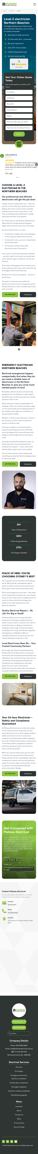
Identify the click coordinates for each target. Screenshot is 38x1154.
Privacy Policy (19, 1123)
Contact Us (19, 1115)
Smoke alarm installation (19, 1083)
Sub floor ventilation (19, 1079)
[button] (34, 4)
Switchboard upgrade (19, 1095)
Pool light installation (19, 1087)
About (19, 1111)
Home (5, 11)
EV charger (19, 1071)
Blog (19, 1119)
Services (11, 11)
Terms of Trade (19, 1127)
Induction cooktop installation (19, 1091)
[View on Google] (2, 156)
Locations (19, 1106)
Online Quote (19, 1022)
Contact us (28, 294)
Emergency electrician (19, 1075)
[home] (9, 4)
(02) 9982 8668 (13, 860)
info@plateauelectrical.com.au (18, 868)
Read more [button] (9, 169)
